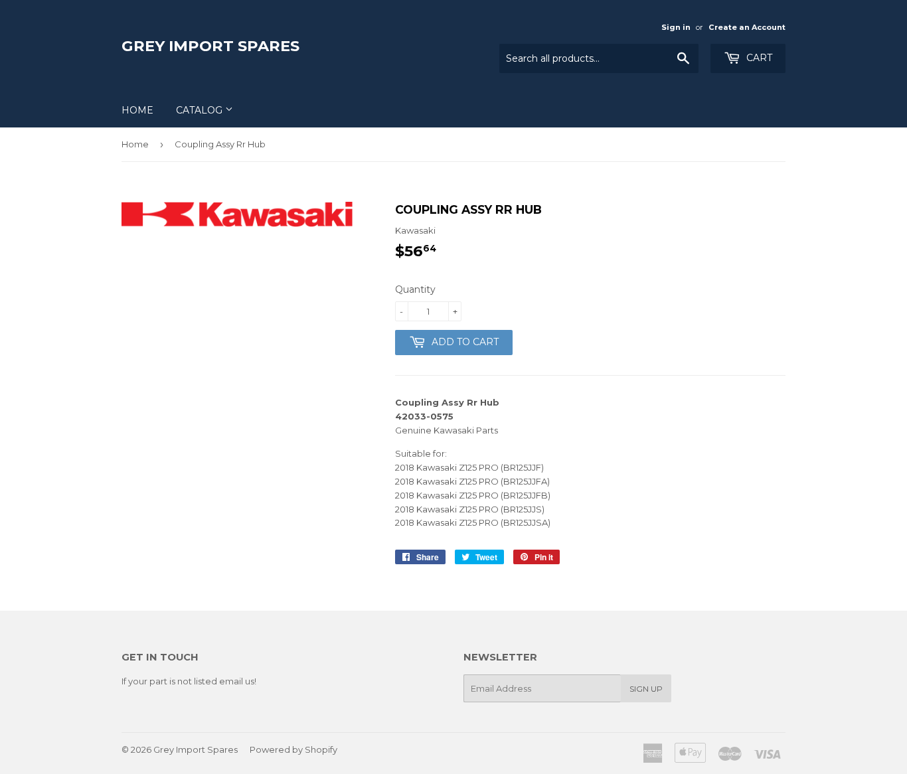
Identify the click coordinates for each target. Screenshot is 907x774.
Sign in (676, 27)
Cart (758, 58)
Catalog (200, 110)
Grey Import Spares (210, 46)
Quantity (415, 289)
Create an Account (746, 27)
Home (137, 110)
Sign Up (646, 689)
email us (236, 681)
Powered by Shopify (293, 749)
